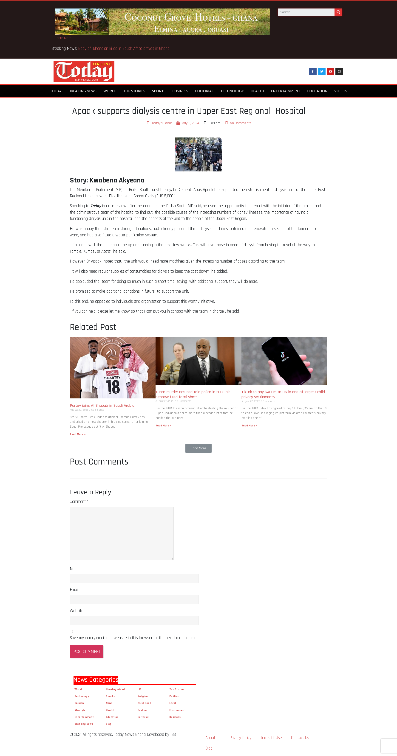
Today (56, 91)
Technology (232, 91)
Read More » (77, 434)
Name (74, 568)
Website (76, 610)
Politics (174, 696)
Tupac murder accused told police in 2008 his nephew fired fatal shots (193, 394)
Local (172, 703)
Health (257, 91)
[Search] (338, 12)
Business (180, 91)
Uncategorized (115, 689)
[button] (198, 448)
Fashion (142, 710)
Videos (340, 91)
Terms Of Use (271, 737)
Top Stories (134, 91)
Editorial (204, 91)
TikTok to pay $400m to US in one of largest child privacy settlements (283, 394)
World (109, 91)
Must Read (144, 703)
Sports (158, 91)
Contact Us (300, 737)
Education (317, 91)
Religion (143, 696)
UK (139, 689)
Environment (177, 710)
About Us (212, 737)
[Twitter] (322, 72)
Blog (108, 724)
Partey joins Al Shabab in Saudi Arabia (102, 405)
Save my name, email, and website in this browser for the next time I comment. (135, 638)
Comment (79, 501)
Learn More (63, 38)
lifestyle (79, 710)
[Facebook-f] (313, 72)
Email (74, 589)
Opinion (79, 703)
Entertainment (285, 91)
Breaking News (82, 91)
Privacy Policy (240, 737)
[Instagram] (339, 72)
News (109, 703)
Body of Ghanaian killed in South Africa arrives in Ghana (124, 48)
